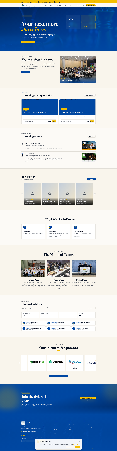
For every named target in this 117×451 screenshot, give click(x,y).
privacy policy (76, 444)
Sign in (83, 5)
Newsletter (70, 427)
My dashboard (71, 425)
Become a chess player (87, 398)
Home (42, 5)
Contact (69, 5)
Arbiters (55, 429)
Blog (65, 5)
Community (59, 5)
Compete (52, 5)
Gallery (55, 433)
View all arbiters (89, 308)
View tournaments (41, 42)
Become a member (91, 5)
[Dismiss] (95, 1)
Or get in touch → (90, 400)
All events (91, 136)
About (46, 5)
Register (54, 121)
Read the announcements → (55, 2)
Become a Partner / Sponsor (58, 375)
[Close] (79, 441)
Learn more (24, 72)
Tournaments (56, 425)
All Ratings (90, 179)
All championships (89, 95)
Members (55, 427)
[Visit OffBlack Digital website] (30, 361)
